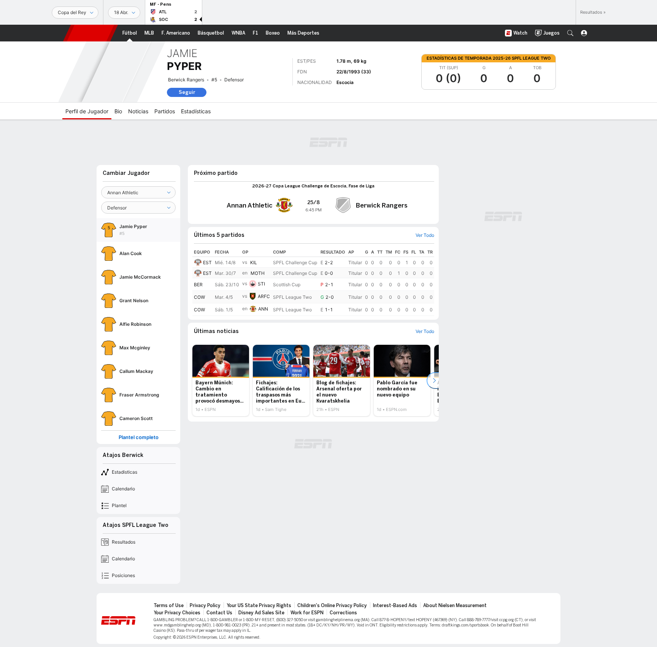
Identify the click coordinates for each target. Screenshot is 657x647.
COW (199, 297)
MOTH (258, 273)
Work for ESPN (307, 612)
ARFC (264, 297)
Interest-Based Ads (395, 605)
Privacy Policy (205, 605)
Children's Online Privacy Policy (332, 605)
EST (207, 262)
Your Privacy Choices (177, 612)
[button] (570, 33)
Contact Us (219, 612)
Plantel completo (139, 437)
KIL (253, 262)
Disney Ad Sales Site (261, 612)
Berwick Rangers (186, 79)
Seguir (187, 92)
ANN (263, 309)
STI (261, 284)
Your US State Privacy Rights (259, 605)
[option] (220, 380)
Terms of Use (169, 605)
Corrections (343, 612)
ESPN (90, 33)
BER (198, 284)
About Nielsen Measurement (455, 605)
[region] (313, 281)
